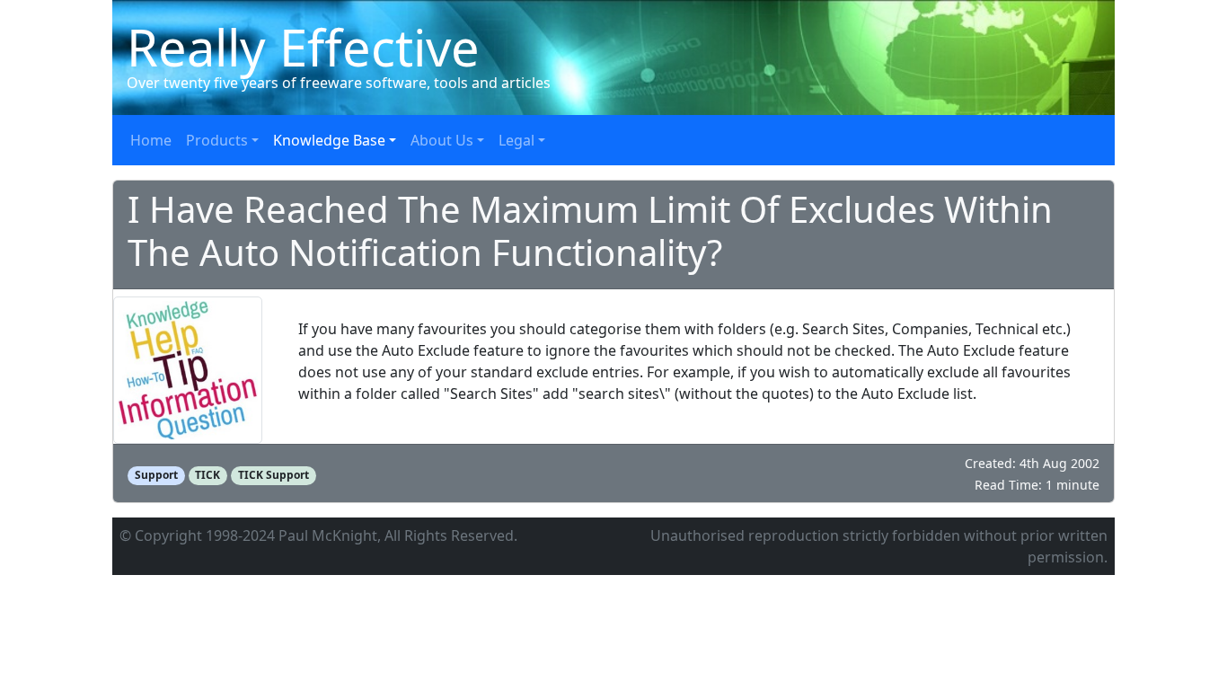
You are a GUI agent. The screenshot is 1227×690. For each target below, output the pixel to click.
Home (151, 140)
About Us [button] (441, 140)
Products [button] (217, 140)
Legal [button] (516, 140)
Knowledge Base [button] (329, 140)
